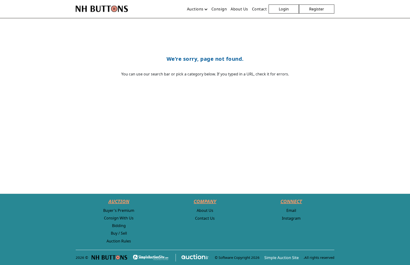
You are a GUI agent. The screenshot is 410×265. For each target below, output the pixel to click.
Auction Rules (119, 241)
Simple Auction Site (281, 257)
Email (291, 210)
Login (284, 9)
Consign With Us (119, 218)
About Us (205, 210)
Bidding (119, 225)
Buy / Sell (119, 233)
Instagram (291, 218)
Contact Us (205, 218)
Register (316, 9)
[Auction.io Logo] (192, 257)
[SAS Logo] (152, 257)
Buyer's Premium (118, 210)
